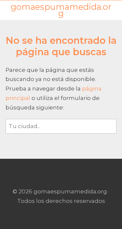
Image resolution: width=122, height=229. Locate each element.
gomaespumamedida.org (61, 10)
